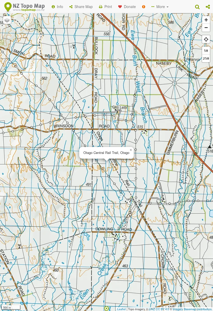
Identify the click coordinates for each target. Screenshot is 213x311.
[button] (208, 6)
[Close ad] (106, 308)
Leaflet (121, 309)
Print (107, 6)
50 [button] (206, 51)
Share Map (82, 6)
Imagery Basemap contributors (192, 309)
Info (59, 6)
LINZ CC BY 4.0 (159, 309)
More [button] (160, 6)
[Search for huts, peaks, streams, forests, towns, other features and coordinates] (197, 6)
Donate (129, 6)
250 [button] (206, 58)
